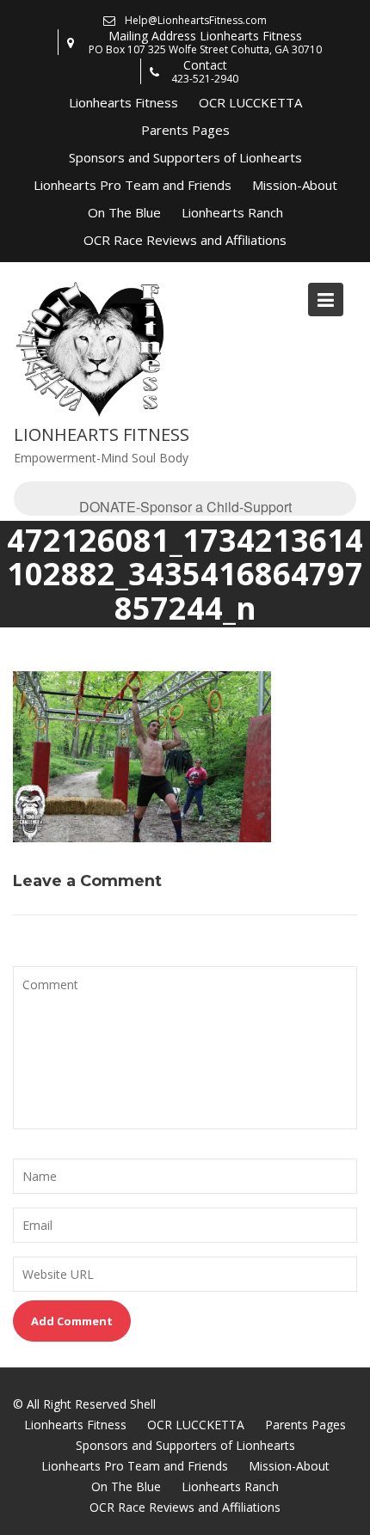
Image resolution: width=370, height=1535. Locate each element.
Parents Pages (185, 129)
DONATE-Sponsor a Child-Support (185, 506)
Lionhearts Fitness (123, 102)
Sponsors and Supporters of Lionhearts (185, 157)
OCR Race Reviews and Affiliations (185, 239)
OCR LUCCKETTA (250, 102)
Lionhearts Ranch (232, 212)
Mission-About (294, 184)
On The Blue (124, 212)
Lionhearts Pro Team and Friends (132, 184)
